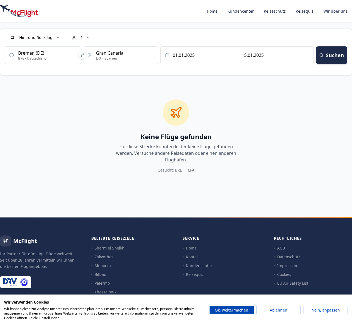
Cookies (284, 274)
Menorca (103, 265)
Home (212, 11)
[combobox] (43, 55)
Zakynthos (104, 256)
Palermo (102, 283)
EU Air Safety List (292, 283)
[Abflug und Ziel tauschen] (82, 55)
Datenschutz (288, 256)
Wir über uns (335, 11)
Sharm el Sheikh (110, 248)
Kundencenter (240, 11)
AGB (281, 248)
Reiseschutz (275, 11)
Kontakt (193, 256)
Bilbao (100, 274)
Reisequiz (305, 11)
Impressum (287, 265)
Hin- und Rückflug (36, 37)
